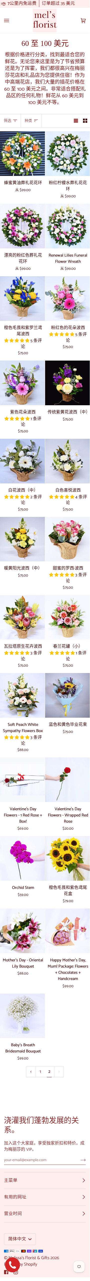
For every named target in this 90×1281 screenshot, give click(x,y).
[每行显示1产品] (76, 120)
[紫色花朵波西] (22, 383)
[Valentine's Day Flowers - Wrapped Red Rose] (67, 779)
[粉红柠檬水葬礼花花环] (67, 153)
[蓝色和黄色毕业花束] (67, 695)
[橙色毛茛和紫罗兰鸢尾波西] (22, 298)
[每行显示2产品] (85, 120)
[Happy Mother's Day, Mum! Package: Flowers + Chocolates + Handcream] (67, 931)
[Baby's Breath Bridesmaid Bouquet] (22, 1016)
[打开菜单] (11, 20)
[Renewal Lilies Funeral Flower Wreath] (67, 226)
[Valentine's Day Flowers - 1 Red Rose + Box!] (22, 779)
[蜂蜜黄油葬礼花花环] (22, 153)
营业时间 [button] (13, 1213)
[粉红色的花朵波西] (67, 298)
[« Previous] (31, 1072)
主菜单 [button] (10, 1180)
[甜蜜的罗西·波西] (67, 539)
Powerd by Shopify (20, 1264)
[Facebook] (6, 1272)
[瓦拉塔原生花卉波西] (22, 617)
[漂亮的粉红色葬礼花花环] (22, 226)
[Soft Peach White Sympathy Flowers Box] (22, 695)
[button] (17, 340)
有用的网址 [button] (15, 1197)
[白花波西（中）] (22, 461)
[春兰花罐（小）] (67, 617)
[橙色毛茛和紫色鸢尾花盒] (67, 858)
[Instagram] (15, 1272)
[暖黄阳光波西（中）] (22, 539)
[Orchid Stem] (22, 858)
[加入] (79, 1160)
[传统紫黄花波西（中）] (67, 383)
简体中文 (17, 1239)
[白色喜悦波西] (67, 461)
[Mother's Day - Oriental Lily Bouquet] (22, 931)
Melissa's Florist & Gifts (28, 1257)
